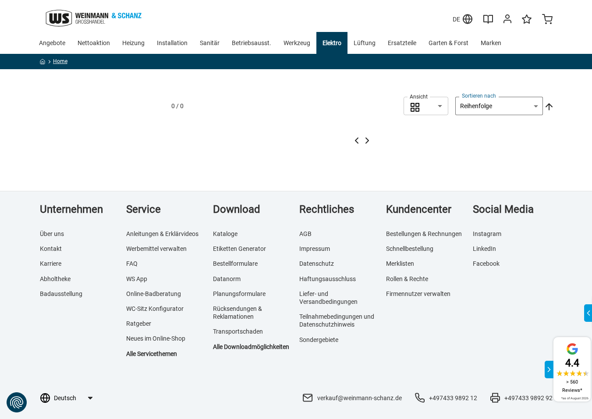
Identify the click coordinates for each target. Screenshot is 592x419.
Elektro (332, 42)
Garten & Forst (448, 42)
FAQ (132, 263)
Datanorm (227, 278)
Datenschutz (316, 263)
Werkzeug (297, 42)
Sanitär (210, 42)
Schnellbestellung (409, 248)
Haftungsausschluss (327, 278)
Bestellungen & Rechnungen (424, 233)
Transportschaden (238, 331)
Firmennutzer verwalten (418, 293)
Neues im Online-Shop (155, 338)
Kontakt (51, 248)
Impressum (314, 248)
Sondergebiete (318, 339)
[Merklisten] (527, 23)
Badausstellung (61, 293)
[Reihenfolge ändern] (548, 106)
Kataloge (225, 233)
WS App (136, 278)
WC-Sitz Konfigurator (155, 308)
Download (236, 209)
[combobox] (426, 106)
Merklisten (400, 263)
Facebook (486, 263)
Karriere (50, 263)
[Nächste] (367, 140)
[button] (426, 106)
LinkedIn (484, 248)
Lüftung (365, 42)
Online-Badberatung (153, 293)
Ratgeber (138, 323)
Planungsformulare (239, 293)
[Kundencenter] (507, 20)
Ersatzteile (402, 42)
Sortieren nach (479, 96)
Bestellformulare (235, 263)
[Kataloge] (488, 22)
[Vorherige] (356, 140)
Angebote (52, 42)
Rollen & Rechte (407, 278)
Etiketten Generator (239, 248)
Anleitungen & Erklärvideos (162, 233)
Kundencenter (418, 209)
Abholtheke (55, 278)
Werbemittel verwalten (156, 248)
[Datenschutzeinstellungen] (17, 402)
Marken (491, 42)
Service (143, 209)
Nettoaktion (94, 42)
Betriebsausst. (251, 42)
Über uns (52, 233)
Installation (172, 42)
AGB (305, 233)
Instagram (487, 233)
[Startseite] (43, 63)
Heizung (133, 42)
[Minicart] (547, 20)
